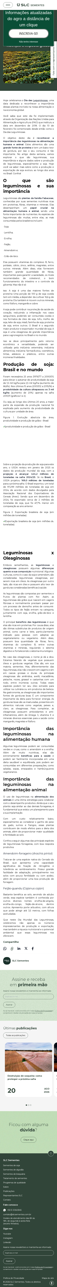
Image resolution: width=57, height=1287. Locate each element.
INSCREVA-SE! (28, 33)
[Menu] (8, 5)
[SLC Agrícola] (30, 5)
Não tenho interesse (28, 42)
